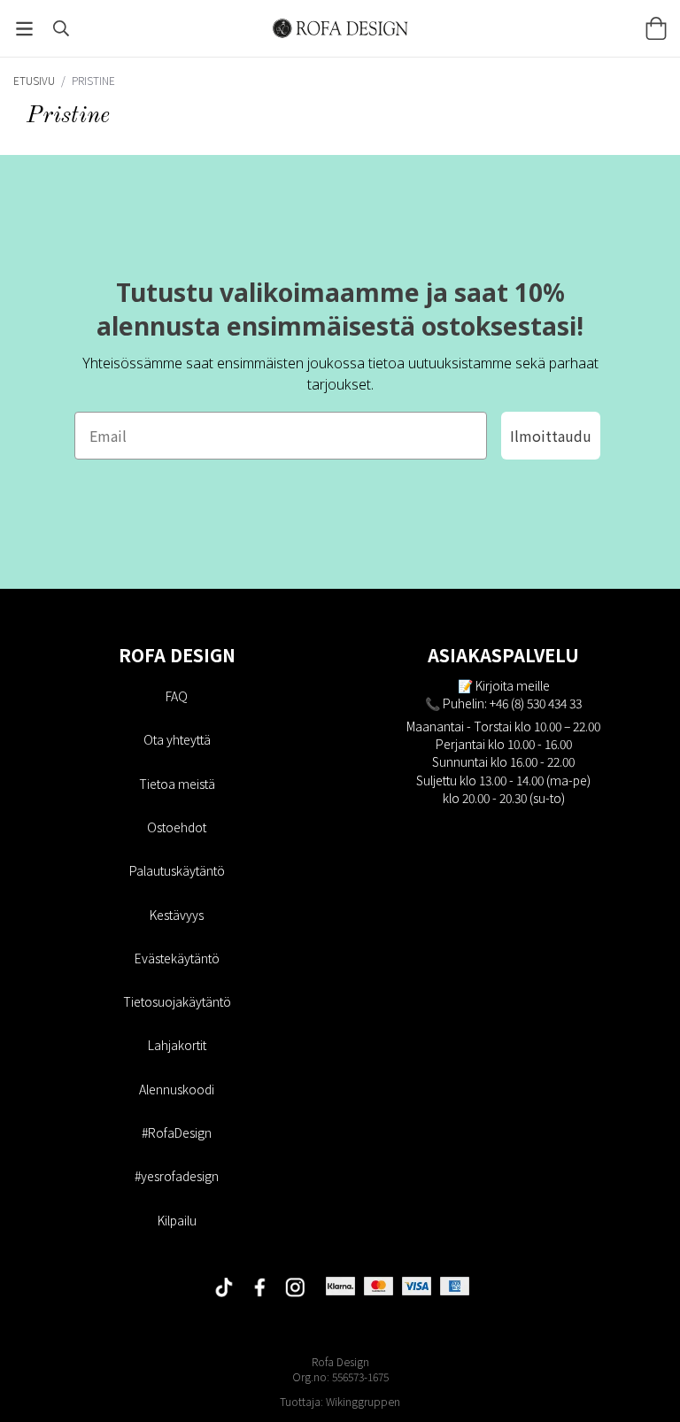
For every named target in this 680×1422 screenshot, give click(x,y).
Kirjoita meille (512, 685)
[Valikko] (24, 28)
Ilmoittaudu (550, 435)
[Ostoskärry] (655, 28)
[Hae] (60, 28)
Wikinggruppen (363, 1401)
